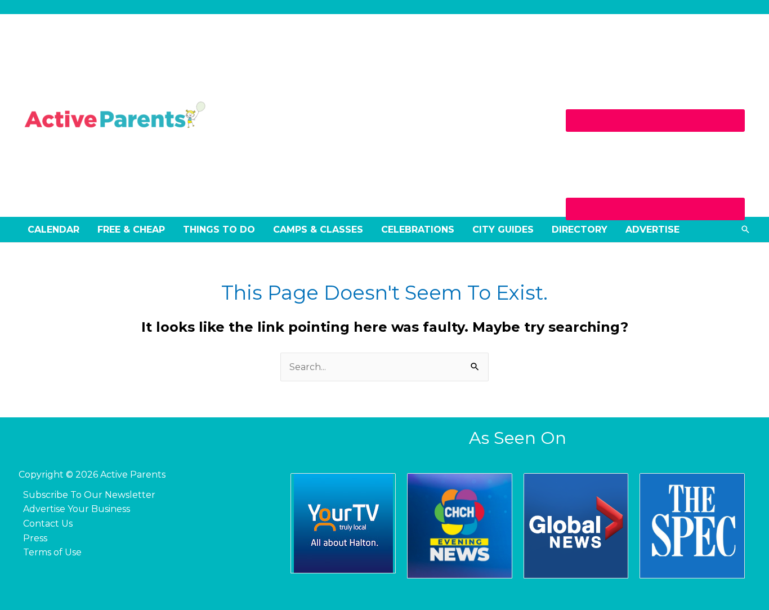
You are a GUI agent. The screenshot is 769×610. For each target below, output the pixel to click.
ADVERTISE (652, 229)
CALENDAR (53, 229)
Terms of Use (52, 552)
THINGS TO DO (219, 229)
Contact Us (48, 523)
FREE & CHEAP (131, 229)
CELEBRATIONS (417, 229)
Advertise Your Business (76, 509)
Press (35, 538)
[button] (745, 229)
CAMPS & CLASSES (318, 229)
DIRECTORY (579, 229)
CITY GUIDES (503, 229)
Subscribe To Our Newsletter (89, 494)
